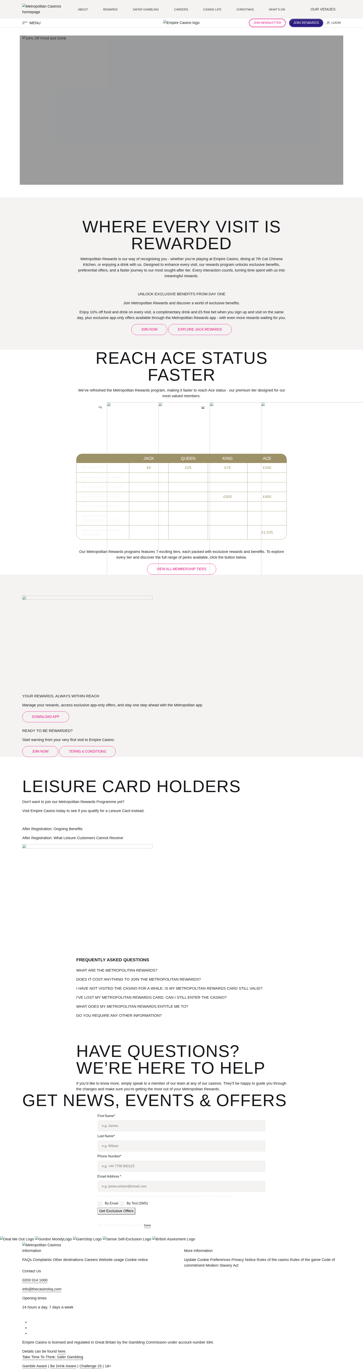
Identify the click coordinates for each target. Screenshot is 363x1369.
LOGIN (336, 22)
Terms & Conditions (87, 751)
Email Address (109, 1176)
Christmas (245, 9)
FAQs (27, 1260)
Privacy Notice (243, 1260)
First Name (106, 1116)
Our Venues (323, 9)
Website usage (111, 1260)
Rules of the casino (273, 1260)
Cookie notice (136, 1260)
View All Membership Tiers (181, 569)
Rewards (110, 9)
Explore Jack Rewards (200, 329)
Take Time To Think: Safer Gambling (52, 1357)
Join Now (149, 329)
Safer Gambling (146, 9)
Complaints (42, 1260)
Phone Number (109, 1156)
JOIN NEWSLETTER (267, 22)
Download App (45, 717)
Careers (181, 9)
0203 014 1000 (34, 1280)
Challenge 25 (90, 1366)
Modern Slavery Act (222, 1265)
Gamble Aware (34, 1366)
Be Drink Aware (63, 1366)
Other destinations (68, 1260)
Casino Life (212, 9)
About (83, 9)
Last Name (106, 1136)
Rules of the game (305, 1260)
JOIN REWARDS (306, 23)
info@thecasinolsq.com (41, 1289)
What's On (277, 9)
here (147, 1225)
